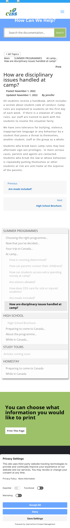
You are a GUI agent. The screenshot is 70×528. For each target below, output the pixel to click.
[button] (62, 14)
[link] (18, 2)
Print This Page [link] (15, 430)
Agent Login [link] (55, 5)
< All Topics (12, 54)
